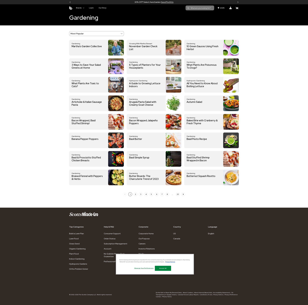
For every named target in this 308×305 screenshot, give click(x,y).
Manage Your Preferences (144, 268)
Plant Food (74, 254)
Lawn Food (74, 238)
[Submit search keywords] (188, 8)
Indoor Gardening (76, 259)
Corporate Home (146, 233)
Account (107, 248)
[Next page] (183, 194)
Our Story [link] (102, 8)
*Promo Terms (167, 297)
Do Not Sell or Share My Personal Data (169, 293)
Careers (142, 243)
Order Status (110, 238)
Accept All (163, 268)
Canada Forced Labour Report (188, 295)
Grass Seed (74, 243)
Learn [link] (91, 8)
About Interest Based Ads (203, 293)
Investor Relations (147, 248)
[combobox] (200, 8)
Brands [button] (79, 8)
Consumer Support (112, 233)
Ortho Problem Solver (78, 269)
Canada (176, 238)
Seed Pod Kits (167, 2)
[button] (70, 2)
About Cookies (188, 293)
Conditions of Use (206, 295)
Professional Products (113, 261)
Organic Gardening (77, 248)
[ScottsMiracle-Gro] (71, 8)
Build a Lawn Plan (76, 233)
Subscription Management (115, 243)
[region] (155, 264)
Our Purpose (144, 238)
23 (178, 194)
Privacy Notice (218, 295)
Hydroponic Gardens (78, 264)
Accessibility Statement (221, 293)
